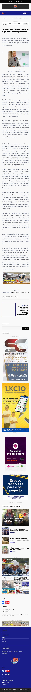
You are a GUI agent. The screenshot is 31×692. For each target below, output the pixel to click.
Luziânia (3, 639)
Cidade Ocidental (5, 635)
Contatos (5, 613)
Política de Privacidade (8, 609)
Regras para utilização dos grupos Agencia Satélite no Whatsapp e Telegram (15, 614)
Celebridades (5, 651)
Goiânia (3, 637)
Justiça (10, 651)
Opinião (20, 651)
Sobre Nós (6, 612)
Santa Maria (4, 653)
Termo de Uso (6, 610)
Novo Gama (4, 641)
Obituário (16, 651)
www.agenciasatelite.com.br (20, 292)
